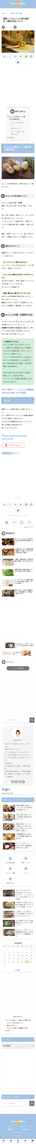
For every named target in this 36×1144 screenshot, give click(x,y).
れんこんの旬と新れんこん (17, 124)
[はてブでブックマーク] (15, 56)
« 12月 (17, 970)
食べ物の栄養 (7, 453)
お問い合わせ (26, 1129)
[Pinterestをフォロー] (29, 522)
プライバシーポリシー (26, 1126)
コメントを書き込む (18, 668)
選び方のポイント (16, 128)
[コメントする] (18, 62)
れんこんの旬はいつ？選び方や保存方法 (17, 118)
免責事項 (10, 1129)
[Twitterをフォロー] (14, 522)
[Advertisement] (18, 85)
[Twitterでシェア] (4, 56)
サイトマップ (18, 1132)
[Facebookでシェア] (9, 56)
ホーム (10, 1126)
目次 (17, 111)
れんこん (16, 453)
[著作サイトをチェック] (6, 522)
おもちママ (18, 740)
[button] (31, 56)
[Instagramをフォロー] (21, 522)
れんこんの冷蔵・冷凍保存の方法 (17, 133)
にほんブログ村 (7, 438)
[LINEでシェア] (20, 56)
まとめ (12, 138)
